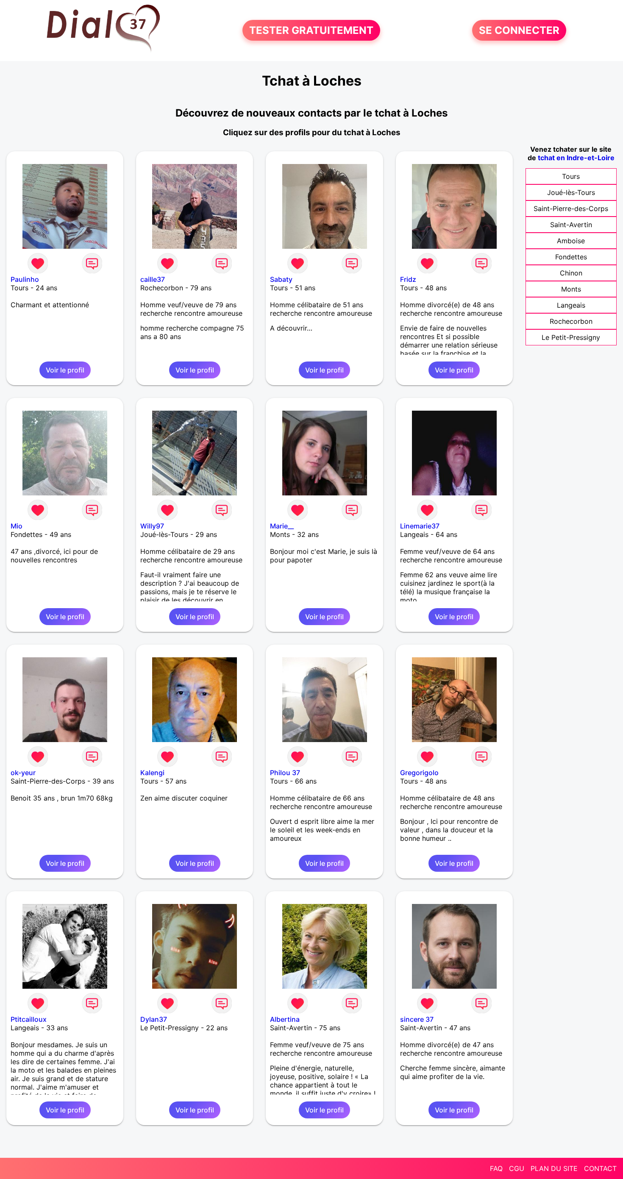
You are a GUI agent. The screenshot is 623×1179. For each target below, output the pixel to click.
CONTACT (600, 1168)
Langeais (571, 305)
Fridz (408, 279)
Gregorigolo (419, 772)
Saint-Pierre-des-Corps (571, 208)
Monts (571, 289)
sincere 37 (417, 1019)
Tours (571, 176)
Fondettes (571, 257)
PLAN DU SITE (554, 1168)
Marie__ (282, 526)
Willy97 (152, 526)
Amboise (571, 240)
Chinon (571, 273)
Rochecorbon (571, 321)
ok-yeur (23, 772)
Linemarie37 (419, 526)
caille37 (152, 279)
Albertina (285, 1019)
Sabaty (281, 279)
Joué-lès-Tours (571, 192)
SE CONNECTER (519, 30)
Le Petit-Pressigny (571, 337)
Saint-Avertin (571, 224)
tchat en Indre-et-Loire (576, 157)
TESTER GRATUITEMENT (311, 30)
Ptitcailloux (29, 1019)
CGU (516, 1168)
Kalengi (152, 772)
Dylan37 (153, 1019)
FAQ (496, 1168)
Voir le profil (65, 370)
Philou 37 (285, 772)
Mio (16, 526)
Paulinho (25, 279)
